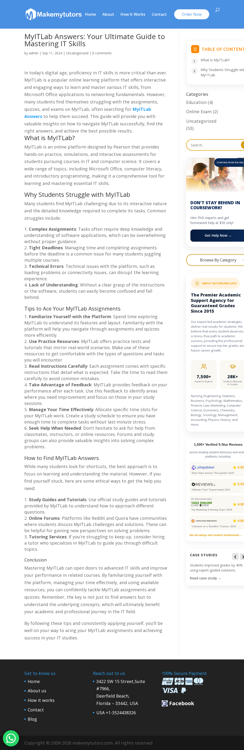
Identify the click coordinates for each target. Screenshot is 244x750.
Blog (32, 719)
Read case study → (205, 578)
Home (90, 15)
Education (196, 102)
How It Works (133, 15)
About (108, 15)
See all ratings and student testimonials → (216, 535)
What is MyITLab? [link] (215, 59)
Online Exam (199, 111)
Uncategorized (77, 53)
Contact (159, 15)
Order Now (192, 14)
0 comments (102, 53)
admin (33, 53)
